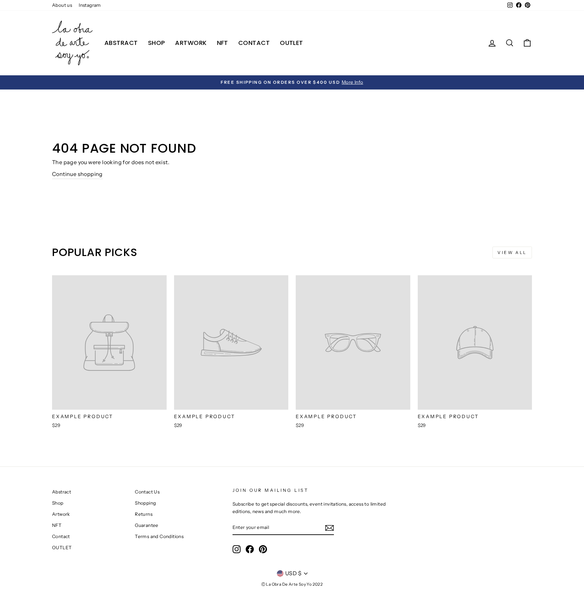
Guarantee (147, 525)
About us (62, 5)
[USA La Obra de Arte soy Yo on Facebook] (250, 549)
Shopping (145, 503)
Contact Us (147, 491)
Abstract (121, 43)
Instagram (90, 5)
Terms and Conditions (159, 536)
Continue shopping (77, 174)
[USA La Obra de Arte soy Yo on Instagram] (237, 549)
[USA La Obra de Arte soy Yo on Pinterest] (263, 549)
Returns (143, 514)
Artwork (190, 43)
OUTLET (291, 43)
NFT (222, 43)
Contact (254, 43)
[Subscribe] (329, 527)
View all (512, 252)
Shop (156, 43)
